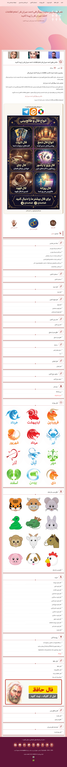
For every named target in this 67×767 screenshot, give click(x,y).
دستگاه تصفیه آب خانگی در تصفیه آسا (52, 642)
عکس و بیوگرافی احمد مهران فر (33, 96)
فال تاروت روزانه (57, 582)
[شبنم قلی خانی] (13, 55)
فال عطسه (58, 716)
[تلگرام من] (47, 745)
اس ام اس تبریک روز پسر (55, 248)
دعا (60, 353)
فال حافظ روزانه (57, 670)
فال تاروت (49, 2)
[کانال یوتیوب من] (20, 745)
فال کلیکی (59, 366)
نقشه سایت (26, 754)
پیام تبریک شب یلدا (56, 677)
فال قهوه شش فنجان (56, 312)
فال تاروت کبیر (57, 586)
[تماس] (33, 745)
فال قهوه (59, 304)
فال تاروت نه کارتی (56, 611)
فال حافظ (56, 2)
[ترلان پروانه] (34, 55)
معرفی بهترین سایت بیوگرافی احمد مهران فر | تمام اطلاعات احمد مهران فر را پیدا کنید (34, 13)
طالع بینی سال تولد (57, 570)
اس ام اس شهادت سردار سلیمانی (53, 255)
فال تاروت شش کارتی (56, 608)
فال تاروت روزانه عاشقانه (55, 622)
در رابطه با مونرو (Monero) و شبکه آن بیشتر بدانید (49, 646)
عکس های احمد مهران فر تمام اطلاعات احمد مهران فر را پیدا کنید (36, 62)
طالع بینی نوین (58, 719)
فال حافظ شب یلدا (57, 673)
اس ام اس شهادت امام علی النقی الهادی (52, 259)
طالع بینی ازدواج (57, 337)
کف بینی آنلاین (58, 324)
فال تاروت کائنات (57, 590)
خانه (62, 2)
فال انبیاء (59, 292)
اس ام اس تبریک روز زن (55, 252)
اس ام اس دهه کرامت (56, 266)
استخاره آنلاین (33, 2)
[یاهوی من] (51, 745)
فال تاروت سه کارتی (56, 597)
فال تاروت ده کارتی (56, 615)
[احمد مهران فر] (54, 55)
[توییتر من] (29, 745)
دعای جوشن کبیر (57, 350)
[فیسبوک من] (42, 745)
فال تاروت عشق (57, 619)
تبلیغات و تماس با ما (11, 2)
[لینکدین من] (15, 745)
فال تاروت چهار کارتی (56, 601)
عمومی (52, 233)
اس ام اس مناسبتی (23, 2)
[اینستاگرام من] (38, 745)
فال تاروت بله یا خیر (56, 626)
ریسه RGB (58, 391)
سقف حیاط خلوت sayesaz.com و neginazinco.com (49, 650)
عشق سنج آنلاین (57, 379)
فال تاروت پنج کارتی (56, 604)
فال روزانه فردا (57, 732)
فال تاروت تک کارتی (56, 593)
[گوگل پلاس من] (24, 745)
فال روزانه (41, 2)
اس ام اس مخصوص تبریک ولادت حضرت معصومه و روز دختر (47, 263)
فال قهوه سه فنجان (56, 308)
